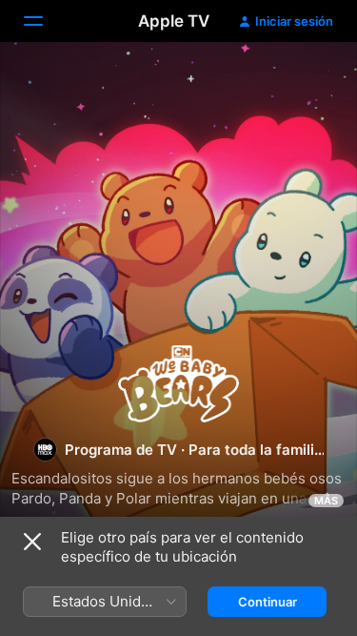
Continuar (267, 601)
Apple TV (173, 21)
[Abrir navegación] (45, 21)
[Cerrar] (32, 541)
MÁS (326, 500)
